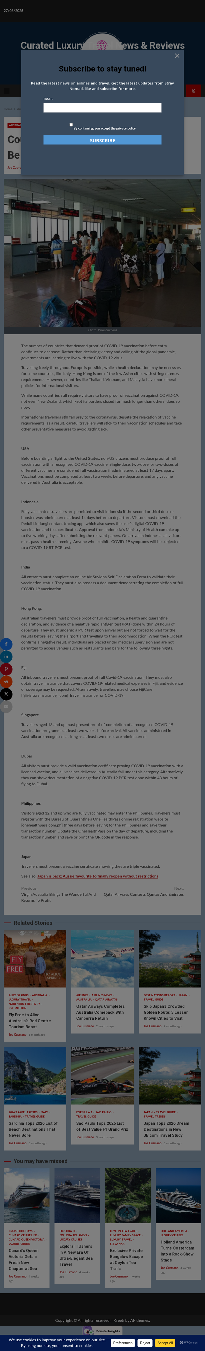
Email (48, 98)
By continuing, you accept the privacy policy (104, 128)
